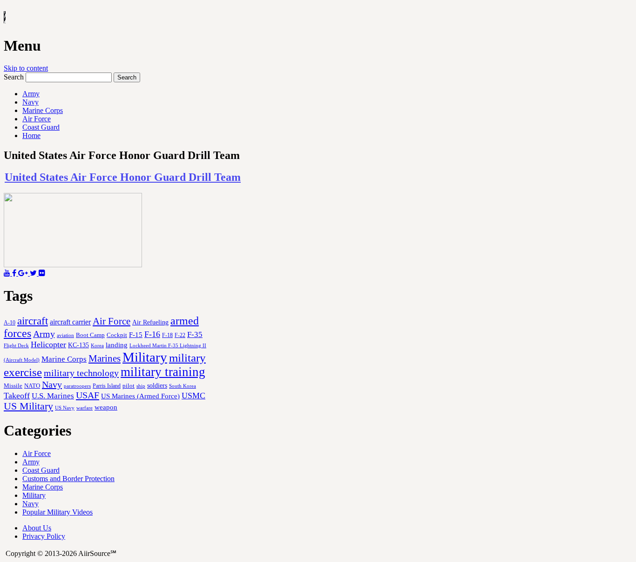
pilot (128, 386)
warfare (84, 407)
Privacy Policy (43, 536)
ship (140, 386)
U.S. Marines (53, 395)
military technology (81, 373)
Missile (13, 385)
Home (31, 135)
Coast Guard (41, 127)
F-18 (167, 335)
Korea (97, 345)
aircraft (32, 321)
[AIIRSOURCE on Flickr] (42, 273)
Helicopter (48, 344)
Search (14, 77)
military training (163, 372)
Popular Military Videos (57, 512)
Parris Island (107, 386)
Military (144, 357)
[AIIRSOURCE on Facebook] (15, 273)
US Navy (64, 407)
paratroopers (77, 386)
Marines (104, 358)
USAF (87, 395)
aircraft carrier (70, 322)
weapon (106, 407)
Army (31, 94)
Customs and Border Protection (68, 479)
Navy (30, 102)
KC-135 (78, 345)
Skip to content (26, 68)
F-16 (152, 334)
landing (117, 345)
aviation (65, 335)
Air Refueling (150, 322)
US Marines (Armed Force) (140, 396)
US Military (28, 406)
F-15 (135, 334)
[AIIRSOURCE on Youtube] (8, 273)
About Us (36, 528)
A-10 (9, 322)
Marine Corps (42, 110)
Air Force (36, 119)
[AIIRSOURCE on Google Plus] (24, 273)
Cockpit (117, 334)
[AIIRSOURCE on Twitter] (34, 273)
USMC (193, 395)
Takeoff (17, 395)
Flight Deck (16, 345)
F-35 (195, 334)
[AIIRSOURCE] (5, 18)
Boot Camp (90, 335)
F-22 (180, 335)
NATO (32, 386)
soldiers (157, 385)
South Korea (182, 386)
